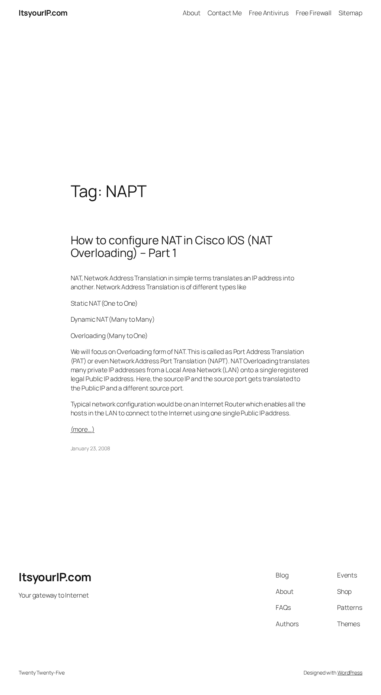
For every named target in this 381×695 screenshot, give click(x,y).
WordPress (349, 672)
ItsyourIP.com (43, 12)
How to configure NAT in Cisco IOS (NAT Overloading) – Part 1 (171, 246)
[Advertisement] (190, 104)
